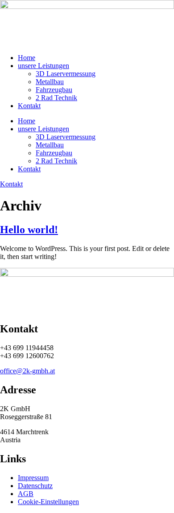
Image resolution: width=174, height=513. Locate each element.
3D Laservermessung (65, 73)
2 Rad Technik (56, 97)
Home (26, 57)
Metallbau (50, 81)
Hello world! (29, 229)
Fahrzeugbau (54, 89)
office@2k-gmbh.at (27, 371)
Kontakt (29, 105)
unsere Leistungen (43, 65)
